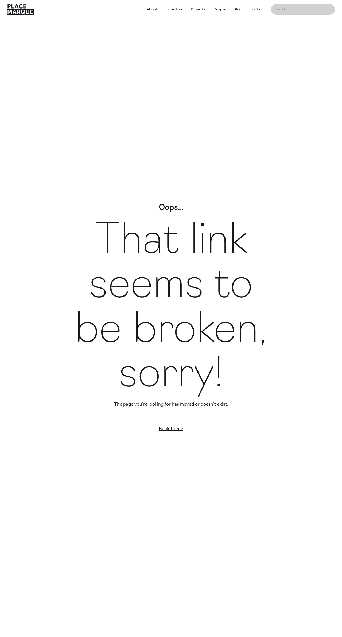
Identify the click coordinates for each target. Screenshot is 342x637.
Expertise (174, 9)
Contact (257, 9)
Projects (198, 9)
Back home (171, 429)
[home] (72, 9)
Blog (238, 9)
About (151, 9)
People (219, 9)
